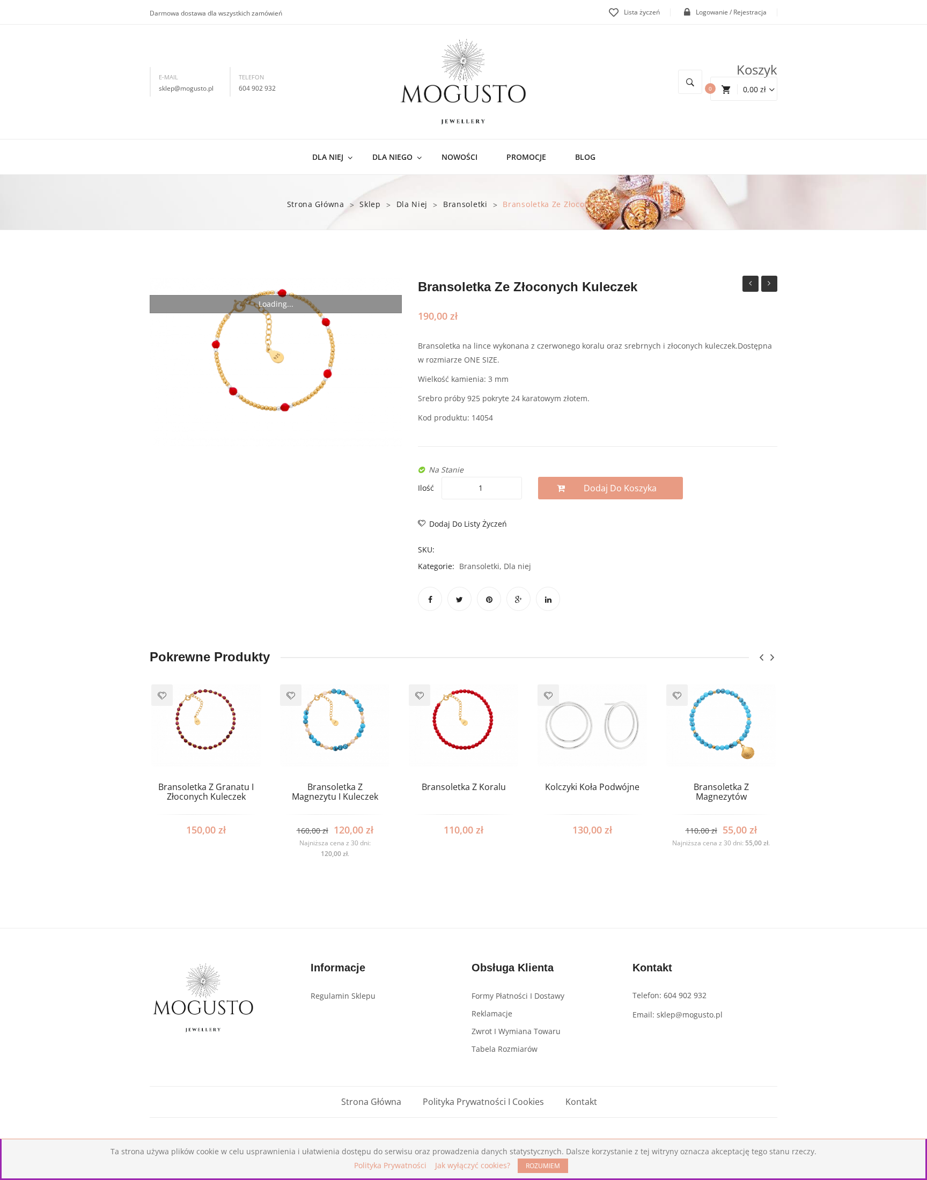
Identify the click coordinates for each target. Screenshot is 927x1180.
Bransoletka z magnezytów (721, 792)
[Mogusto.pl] (463, 81)
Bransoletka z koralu (464, 787)
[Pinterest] (489, 599)
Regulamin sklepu (343, 996)
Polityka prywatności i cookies (483, 1102)
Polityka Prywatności (390, 1165)
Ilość (426, 488)
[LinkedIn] (548, 599)
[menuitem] (332, 156)
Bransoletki (465, 204)
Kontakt (581, 1102)
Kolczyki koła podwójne (592, 787)
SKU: (426, 549)
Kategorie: (436, 566)
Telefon (251, 77)
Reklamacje (492, 1013)
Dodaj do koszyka (620, 488)
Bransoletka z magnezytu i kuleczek (750, 285)
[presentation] (761, 657)
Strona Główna (371, 1102)
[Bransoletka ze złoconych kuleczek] (276, 362)
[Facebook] (430, 599)
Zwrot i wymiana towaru (516, 1031)
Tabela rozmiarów (505, 1049)
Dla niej (412, 204)
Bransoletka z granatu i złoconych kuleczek (206, 792)
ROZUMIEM (543, 1165)
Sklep (370, 204)
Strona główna (315, 204)
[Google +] (518, 599)
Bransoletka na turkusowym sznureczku (769, 285)
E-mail (168, 77)
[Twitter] (459, 599)
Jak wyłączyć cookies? (472, 1165)
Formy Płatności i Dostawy (518, 996)
